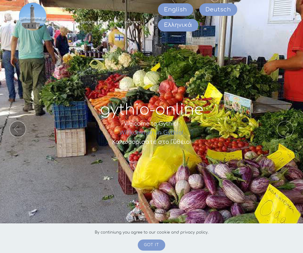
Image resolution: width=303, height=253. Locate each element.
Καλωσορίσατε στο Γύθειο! (151, 142)
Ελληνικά (178, 25)
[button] (17, 129)
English (175, 9)
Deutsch (218, 9)
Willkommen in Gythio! (151, 133)
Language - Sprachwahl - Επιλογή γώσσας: (98, 22)
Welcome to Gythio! (151, 124)
